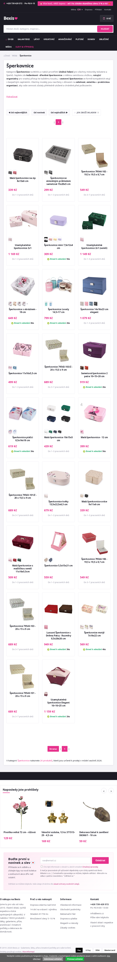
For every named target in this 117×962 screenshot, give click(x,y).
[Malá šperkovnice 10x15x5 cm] (58, 413)
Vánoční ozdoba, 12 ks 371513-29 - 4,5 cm (58, 834)
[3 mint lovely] (46, 303)
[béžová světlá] (46, 496)
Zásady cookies (67, 927)
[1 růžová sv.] (15, 303)
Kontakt (107, 9)
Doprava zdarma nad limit (43, 904)
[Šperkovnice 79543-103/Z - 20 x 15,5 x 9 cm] (58, 349)
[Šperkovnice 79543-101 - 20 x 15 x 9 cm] (22, 675)
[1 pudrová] (10, 431)
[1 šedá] (46, 172)
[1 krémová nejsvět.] (46, 239)
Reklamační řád (67, 913)
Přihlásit (98, 9)
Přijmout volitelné (75, 959)
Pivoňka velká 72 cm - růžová (20, 832)
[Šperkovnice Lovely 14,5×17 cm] (58, 285)
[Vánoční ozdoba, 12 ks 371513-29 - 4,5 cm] (59, 812)
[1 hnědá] (82, 367)
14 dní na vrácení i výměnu (43, 909)
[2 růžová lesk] (86, 303)
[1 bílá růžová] (10, 303)
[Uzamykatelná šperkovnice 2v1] (22, 221)
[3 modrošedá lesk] (91, 303)
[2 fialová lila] (82, 627)
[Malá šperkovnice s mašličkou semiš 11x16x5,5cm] (22, 541)
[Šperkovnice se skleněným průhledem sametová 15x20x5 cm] (58, 154)
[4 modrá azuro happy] (50, 303)
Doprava (88, 9)
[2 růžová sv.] (46, 627)
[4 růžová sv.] (82, 239)
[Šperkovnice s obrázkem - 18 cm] (22, 285)
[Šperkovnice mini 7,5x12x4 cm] (58, 221)
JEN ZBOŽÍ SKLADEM (88, 112)
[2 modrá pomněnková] (15, 431)
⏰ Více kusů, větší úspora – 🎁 (75, 3)
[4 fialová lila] (59, 239)
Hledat (105, 28)
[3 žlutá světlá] (55, 239)
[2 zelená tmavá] (50, 431)
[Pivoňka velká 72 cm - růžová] (21, 812)
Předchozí (104, 790)
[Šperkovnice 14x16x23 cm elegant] (94, 285)
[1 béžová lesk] (82, 303)
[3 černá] (86, 496)
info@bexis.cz (97, 913)
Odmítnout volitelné (53, 959)
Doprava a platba (68, 918)
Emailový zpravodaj (90, 867)
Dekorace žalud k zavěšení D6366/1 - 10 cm (93, 834)
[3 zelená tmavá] (19, 560)
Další (111, 790)
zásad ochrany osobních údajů (66, 884)
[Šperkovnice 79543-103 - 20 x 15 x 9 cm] (22, 608)
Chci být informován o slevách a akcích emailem (70, 867)
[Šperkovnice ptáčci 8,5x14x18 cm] (22, 413)
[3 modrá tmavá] (55, 431)
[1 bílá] (46, 431)
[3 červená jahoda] (86, 367)
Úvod (11, 39)
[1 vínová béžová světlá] (46, 694)
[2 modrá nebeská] (15, 367)
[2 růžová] (50, 239)
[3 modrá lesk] (50, 560)
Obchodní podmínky (70, 909)
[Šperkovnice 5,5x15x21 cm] (58, 541)
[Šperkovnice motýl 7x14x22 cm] (94, 608)
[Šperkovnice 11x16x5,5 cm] (22, 349)
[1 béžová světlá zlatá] (82, 496)
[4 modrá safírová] (91, 627)
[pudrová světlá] (10, 239)
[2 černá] (50, 172)
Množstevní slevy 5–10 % (42, 918)
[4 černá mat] (95, 303)
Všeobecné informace (70, 904)
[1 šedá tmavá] (10, 172)
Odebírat (100, 860)
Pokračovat (11, 96)
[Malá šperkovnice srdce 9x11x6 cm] (94, 477)
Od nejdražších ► (59, 112)
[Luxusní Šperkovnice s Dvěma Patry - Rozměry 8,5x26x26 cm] (58, 608)
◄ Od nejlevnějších (18, 112)
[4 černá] (59, 431)
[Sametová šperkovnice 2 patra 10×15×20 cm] (94, 349)
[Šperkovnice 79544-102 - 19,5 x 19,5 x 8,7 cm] (94, 154)
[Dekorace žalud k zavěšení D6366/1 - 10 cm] (96, 812)
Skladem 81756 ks (39, 913)
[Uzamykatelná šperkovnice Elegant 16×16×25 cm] (58, 675)
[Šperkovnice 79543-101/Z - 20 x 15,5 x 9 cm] (22, 477)
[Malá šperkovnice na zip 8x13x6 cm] (22, 154)
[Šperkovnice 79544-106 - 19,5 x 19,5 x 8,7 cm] (94, 541)
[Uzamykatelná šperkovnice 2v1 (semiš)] (94, 221)
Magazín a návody (69, 923)
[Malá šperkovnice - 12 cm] (94, 413)
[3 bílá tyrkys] (19, 303)
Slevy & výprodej (25, 47)
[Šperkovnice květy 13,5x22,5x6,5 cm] (58, 477)
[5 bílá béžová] (24, 303)
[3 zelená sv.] (86, 627)
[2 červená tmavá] (15, 560)
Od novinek (39, 112)
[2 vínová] (15, 172)
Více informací (28, 951)
